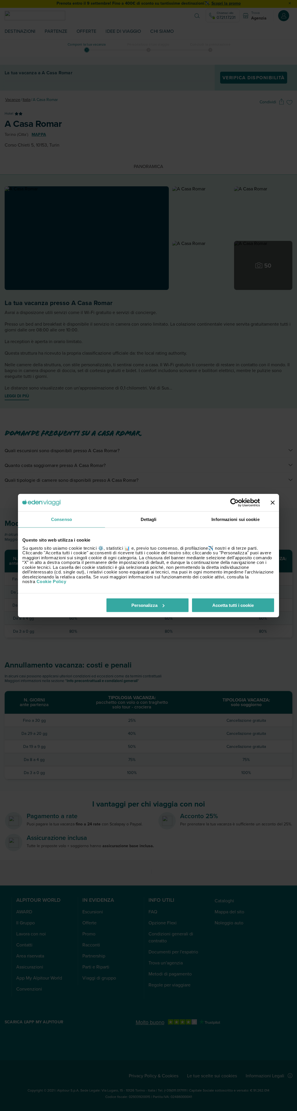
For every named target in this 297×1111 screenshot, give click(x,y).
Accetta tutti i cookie (233, 605)
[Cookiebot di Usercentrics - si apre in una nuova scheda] (234, 502)
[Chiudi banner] (273, 503)
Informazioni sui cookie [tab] (235, 519)
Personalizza (144, 605)
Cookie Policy (51, 581)
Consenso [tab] (61, 519)
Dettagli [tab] (149, 519)
